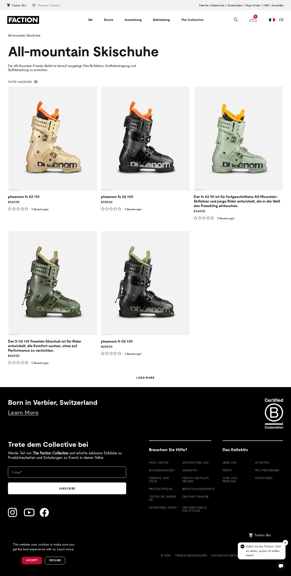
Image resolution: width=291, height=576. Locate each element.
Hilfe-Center (158, 462)
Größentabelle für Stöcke (194, 509)
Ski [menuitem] (90, 20)
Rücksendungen (162, 470)
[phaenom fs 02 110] (52, 138)
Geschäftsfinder (195, 496)
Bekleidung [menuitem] (161, 20)
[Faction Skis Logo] (23, 20)
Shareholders (234, 5)
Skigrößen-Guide (163, 507)
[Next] (93, 138)
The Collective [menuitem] (192, 20)
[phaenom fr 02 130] (145, 283)
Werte (227, 470)
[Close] (80, 537)
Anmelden (278, 5)
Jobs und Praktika (230, 479)
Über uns (230, 462)
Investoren (264, 478)
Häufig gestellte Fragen (195, 479)
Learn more (65, 549)
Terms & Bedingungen (191, 555)
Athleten (262, 462)
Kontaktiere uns (195, 462)
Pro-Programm (267, 470)
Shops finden (253, 5)
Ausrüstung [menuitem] (133, 20)
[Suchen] (236, 20)
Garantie (189, 470)
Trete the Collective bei (211, 5)
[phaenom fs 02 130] (145, 138)
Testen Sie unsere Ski (162, 498)
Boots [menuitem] (108, 20)
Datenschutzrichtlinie (228, 555)
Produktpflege (161, 488)
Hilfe (266, 5)
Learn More (23, 412)
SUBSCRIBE (67, 488)
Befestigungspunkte (196, 488)
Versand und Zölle (159, 479)
